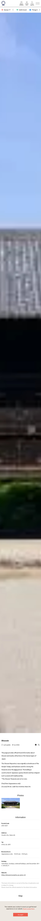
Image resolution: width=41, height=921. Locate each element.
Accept (20, 915)
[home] (9, 3)
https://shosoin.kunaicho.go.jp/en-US (13, 875)
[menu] (38, 3)
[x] (39, 745)
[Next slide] (39, 9)
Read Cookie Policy (28, 909)
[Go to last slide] (12, 9)
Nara (15, 770)
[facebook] (36, 745)
